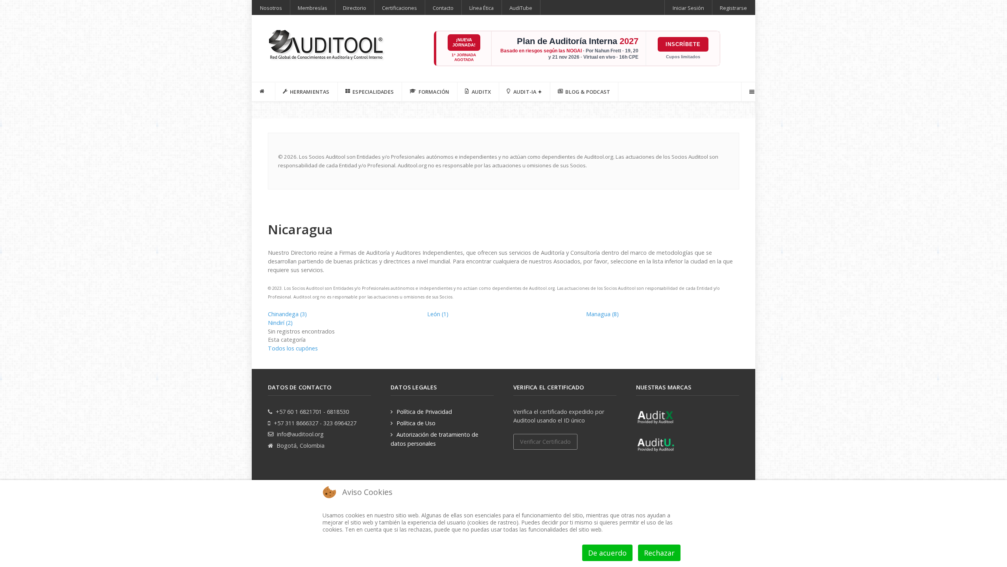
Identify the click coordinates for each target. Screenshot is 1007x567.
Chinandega (287, 314)
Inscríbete (683, 44)
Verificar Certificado (545, 441)
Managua (602, 314)
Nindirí (280, 322)
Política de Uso (416, 423)
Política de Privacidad (424, 411)
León (437, 314)
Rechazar (659, 553)
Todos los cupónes (293, 348)
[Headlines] (327, 46)
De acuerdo (607, 553)
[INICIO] (263, 91)
